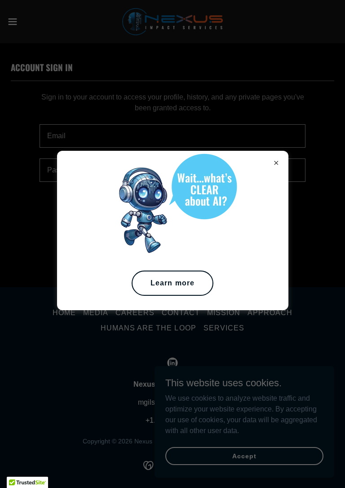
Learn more (172, 283)
